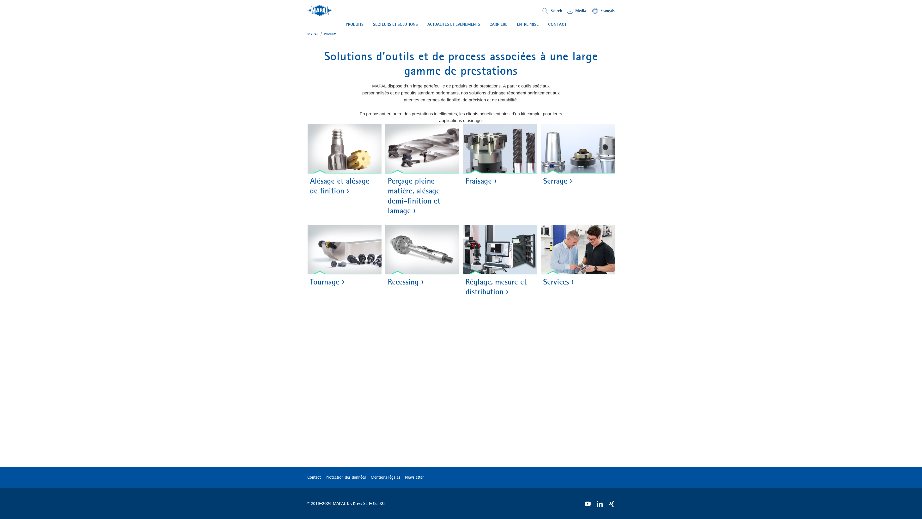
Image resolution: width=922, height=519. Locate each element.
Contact (314, 477)
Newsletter (414, 477)
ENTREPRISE (528, 24)
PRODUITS (355, 24)
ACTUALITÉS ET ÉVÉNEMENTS (453, 24)
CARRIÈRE (498, 24)
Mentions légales (385, 477)
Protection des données (346, 477)
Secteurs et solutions (395, 24)
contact (557, 24)
